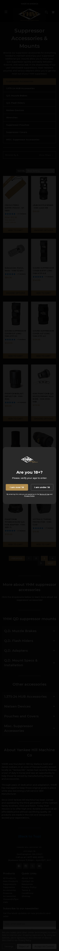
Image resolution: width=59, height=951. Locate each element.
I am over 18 (17, 487)
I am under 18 (42, 487)
